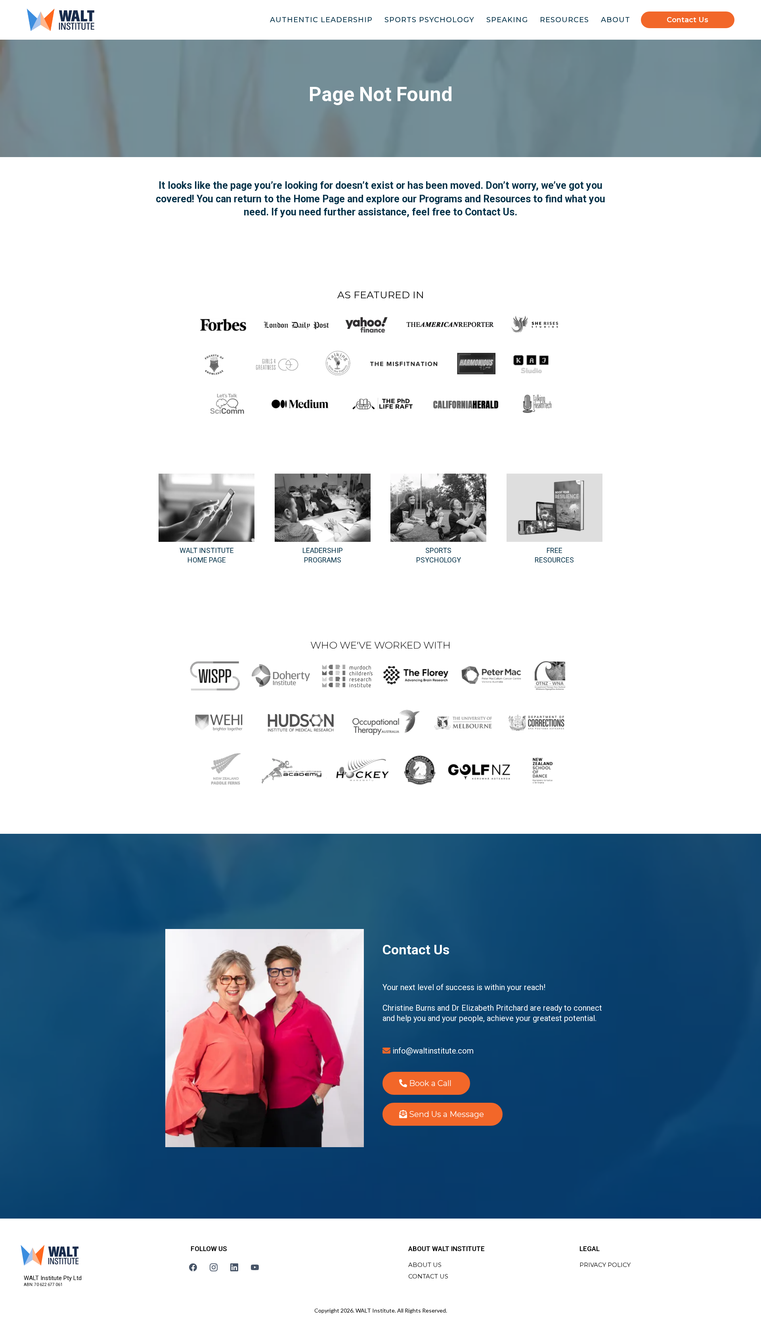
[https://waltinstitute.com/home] (60, 20)
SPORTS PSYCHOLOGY (429, 19)
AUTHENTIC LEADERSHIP (321, 19)
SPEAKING (507, 19)
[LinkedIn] (234, 1267)
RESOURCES (564, 19)
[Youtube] (255, 1267)
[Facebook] (193, 1267)
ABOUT (615, 19)
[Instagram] (213, 1267)
